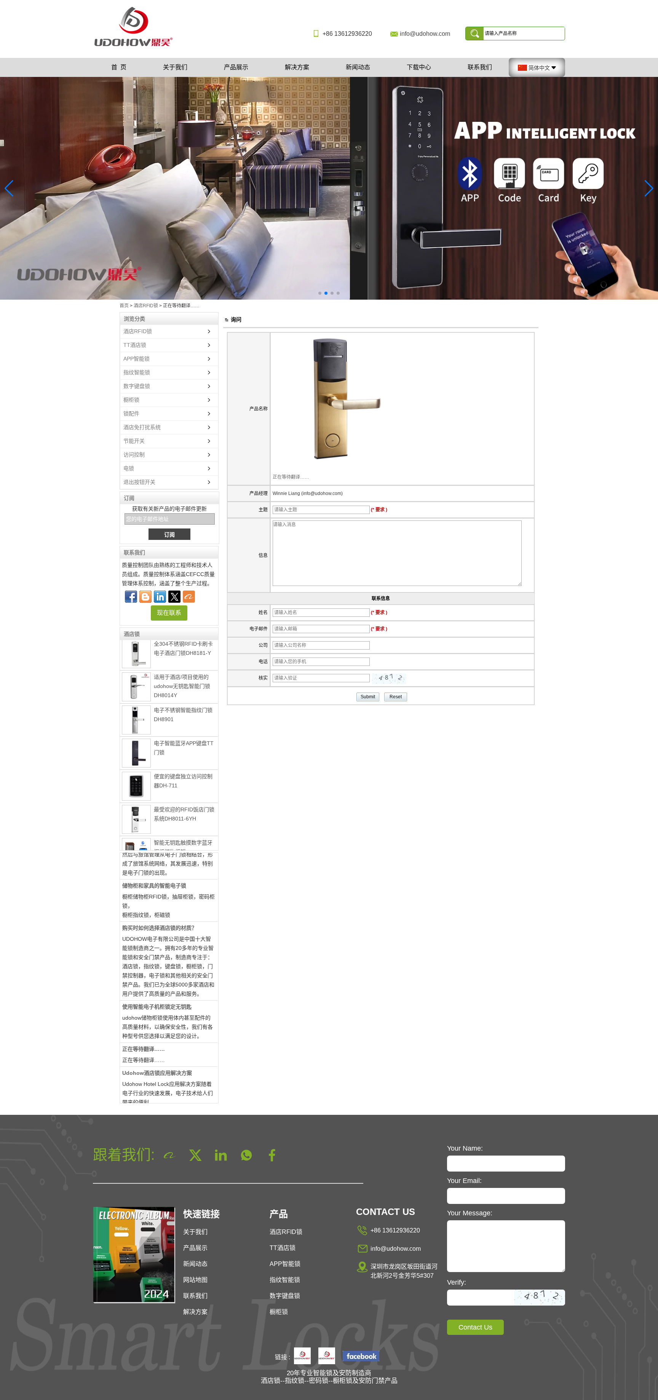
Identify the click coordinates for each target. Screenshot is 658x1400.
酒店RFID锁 (146, 305)
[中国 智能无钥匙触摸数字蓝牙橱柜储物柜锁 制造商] (136, 839)
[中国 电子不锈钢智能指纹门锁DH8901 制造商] (136, 706)
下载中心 (419, 67)
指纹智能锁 (136, 372)
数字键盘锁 (136, 386)
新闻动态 (358, 67)
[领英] (160, 597)
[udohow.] (302, 1356)
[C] (329, 188)
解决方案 (297, 67)
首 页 (118, 67)
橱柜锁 (131, 400)
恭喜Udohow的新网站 (149, 1101)
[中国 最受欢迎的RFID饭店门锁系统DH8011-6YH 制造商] (136, 805)
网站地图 (195, 1280)
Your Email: (464, 1180)
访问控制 (134, 455)
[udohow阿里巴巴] (326, 1356)
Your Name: (465, 1148)
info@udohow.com (425, 33)
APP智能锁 (136, 359)
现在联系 (169, 613)
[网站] (174, 597)
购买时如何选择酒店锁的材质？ (159, 914)
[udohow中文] (361, 1357)
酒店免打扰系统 (142, 427)
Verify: (456, 1282)
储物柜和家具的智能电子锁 (154, 872)
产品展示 (236, 67)
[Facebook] (131, 597)
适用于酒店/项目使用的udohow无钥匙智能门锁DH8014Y (182, 672)
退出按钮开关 (139, 482)
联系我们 (480, 67)
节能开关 (134, 441)
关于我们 (175, 67)
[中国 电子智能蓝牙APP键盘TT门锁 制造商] (136, 739)
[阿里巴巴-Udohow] (189, 597)
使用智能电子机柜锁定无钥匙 (157, 993)
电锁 (128, 468)
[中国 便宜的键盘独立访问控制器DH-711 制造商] (136, 772)
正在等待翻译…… (143, 1035)
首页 (124, 305)
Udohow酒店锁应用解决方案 (157, 1059)
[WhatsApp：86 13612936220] (145, 597)
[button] (319, 293)
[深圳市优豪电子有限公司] (136, 46)
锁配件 (131, 413)
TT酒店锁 (134, 345)
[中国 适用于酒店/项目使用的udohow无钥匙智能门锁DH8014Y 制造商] (136, 673)
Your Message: (469, 1213)
